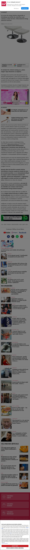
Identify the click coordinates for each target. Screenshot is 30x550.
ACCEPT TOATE (15, 545)
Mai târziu (16, 8)
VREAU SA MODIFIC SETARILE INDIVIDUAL (15, 547)
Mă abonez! (25, 8)
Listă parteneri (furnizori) (5, 543)
